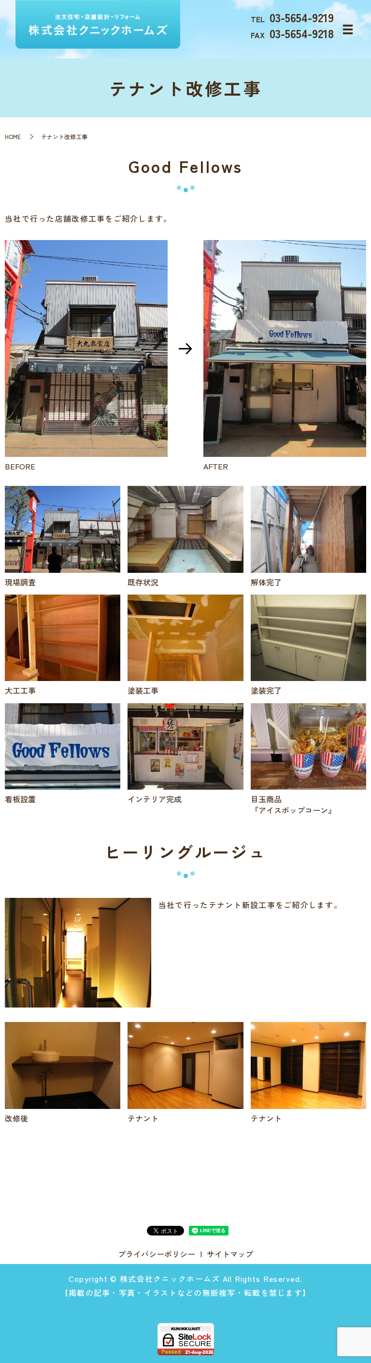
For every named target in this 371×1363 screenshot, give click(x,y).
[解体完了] (308, 528)
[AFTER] (284, 347)
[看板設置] (62, 745)
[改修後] (62, 1064)
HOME (13, 136)
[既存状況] (185, 528)
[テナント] (185, 1064)
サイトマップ (230, 1254)
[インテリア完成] (185, 745)
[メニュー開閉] (348, 29)
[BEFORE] (86, 347)
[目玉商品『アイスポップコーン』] (308, 745)
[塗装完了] (308, 636)
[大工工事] (62, 636)
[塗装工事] (185, 636)
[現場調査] (62, 528)
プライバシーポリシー (156, 1254)
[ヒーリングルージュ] (78, 951)
